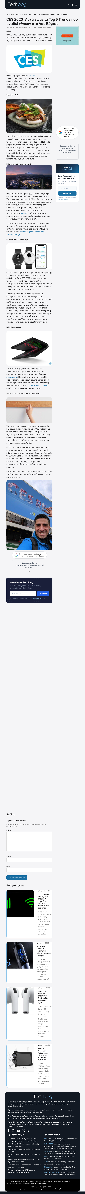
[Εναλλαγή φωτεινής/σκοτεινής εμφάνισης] (73, 4)
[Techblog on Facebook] (8, 1130)
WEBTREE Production (50, 1187)
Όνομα (9, 856)
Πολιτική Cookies (41, 1181)
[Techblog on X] (23, 1130)
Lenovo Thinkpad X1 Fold (38, 385)
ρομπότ (24, 213)
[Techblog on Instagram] (13, 1130)
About (41, 1187)
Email (8, 866)
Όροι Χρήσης (10, 1181)
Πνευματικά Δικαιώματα (14, 1183)
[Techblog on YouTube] (18, 1130)
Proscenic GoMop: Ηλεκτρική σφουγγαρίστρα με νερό (44, 951)
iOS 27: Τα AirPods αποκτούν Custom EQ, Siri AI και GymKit (43, 997)
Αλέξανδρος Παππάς (43, 27)
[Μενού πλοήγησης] (76, 4)
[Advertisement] (29, 708)
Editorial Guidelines (40, 1183)
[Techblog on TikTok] (28, 1130)
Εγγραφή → (67, 193)
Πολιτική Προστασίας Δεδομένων (25, 1181)
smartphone (11, 377)
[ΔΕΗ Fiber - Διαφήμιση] (67, 35)
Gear (9, 31)
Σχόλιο (9, 830)
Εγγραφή (43, 593)
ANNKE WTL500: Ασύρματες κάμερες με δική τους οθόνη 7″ (43, 1054)
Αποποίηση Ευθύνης (28, 1183)
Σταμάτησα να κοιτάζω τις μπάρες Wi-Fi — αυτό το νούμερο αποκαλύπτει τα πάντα (44, 901)
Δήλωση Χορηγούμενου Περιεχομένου (59, 1181)
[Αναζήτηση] (69, 4)
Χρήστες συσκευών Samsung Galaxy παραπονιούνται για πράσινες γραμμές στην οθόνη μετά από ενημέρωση (60, 1146)
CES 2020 (31, 75)
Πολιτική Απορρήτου (38, 598)
